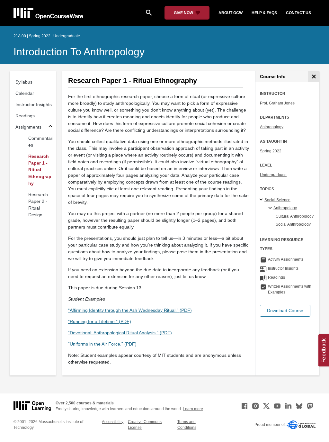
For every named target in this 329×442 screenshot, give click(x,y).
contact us (298, 13)
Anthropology (271, 127)
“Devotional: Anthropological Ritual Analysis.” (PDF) (120, 332)
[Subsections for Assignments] (50, 127)
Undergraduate (273, 175)
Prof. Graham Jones (277, 103)
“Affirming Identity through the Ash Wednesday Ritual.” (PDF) (130, 310)
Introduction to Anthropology (79, 52)
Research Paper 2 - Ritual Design (38, 204)
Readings (25, 115)
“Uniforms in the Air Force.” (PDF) (102, 344)
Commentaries (40, 142)
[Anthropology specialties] (271, 208)
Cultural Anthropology (295, 216)
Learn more (193, 409)
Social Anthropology (293, 224)
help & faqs (264, 13)
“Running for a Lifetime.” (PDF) (99, 321)
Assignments (28, 127)
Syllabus (23, 82)
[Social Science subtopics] (262, 200)
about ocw (230, 13)
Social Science (277, 200)
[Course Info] (313, 76)
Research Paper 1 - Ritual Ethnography (39, 170)
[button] (285, 311)
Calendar (24, 93)
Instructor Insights (33, 104)
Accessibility (112, 421)
